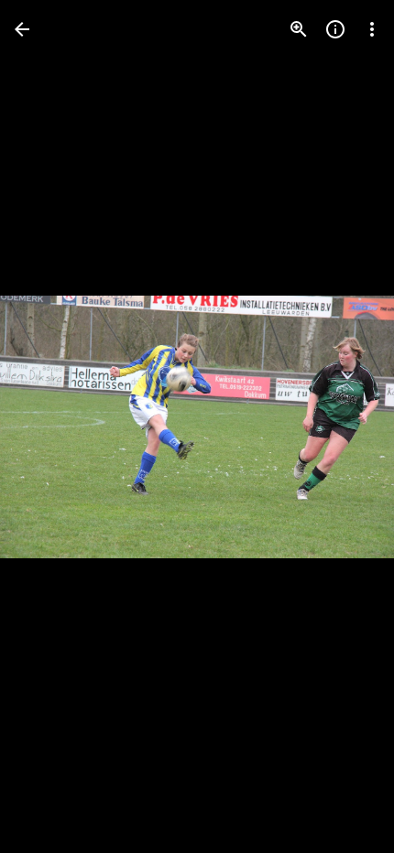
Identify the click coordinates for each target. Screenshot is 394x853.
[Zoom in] (298, 29)
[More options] (372, 29)
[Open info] (335, 29)
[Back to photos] (22, 29)
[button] (51, 426)
